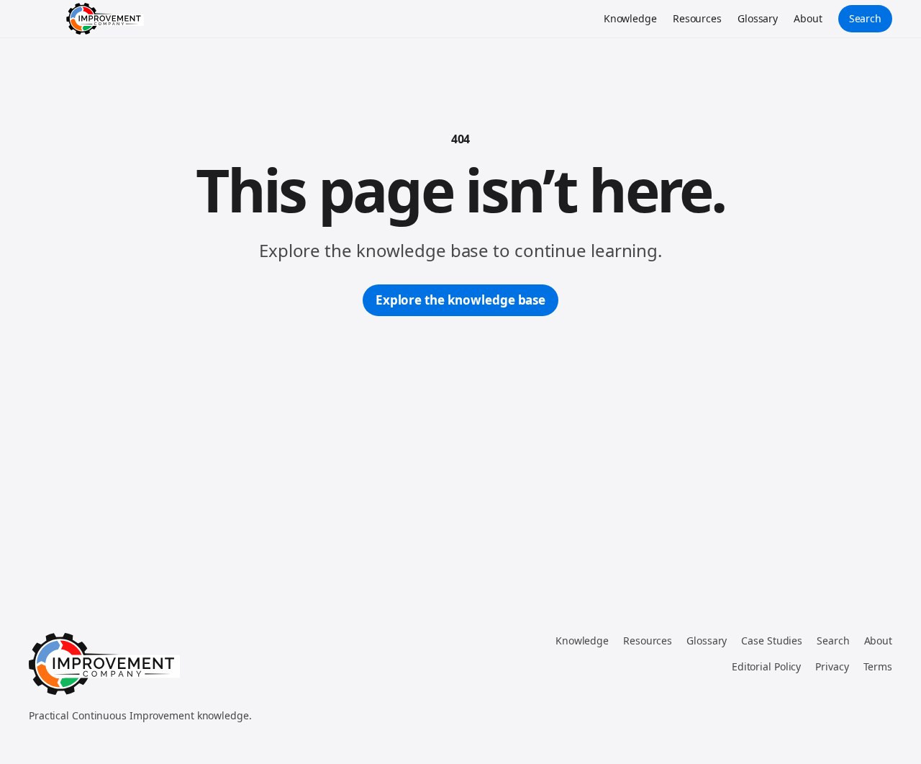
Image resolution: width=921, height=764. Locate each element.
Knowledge (630, 18)
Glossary (758, 18)
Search (865, 18)
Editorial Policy (766, 666)
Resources (697, 18)
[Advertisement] (460, 424)
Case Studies (771, 640)
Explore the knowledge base (460, 300)
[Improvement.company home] (105, 19)
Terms (878, 666)
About (808, 18)
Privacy (831, 666)
